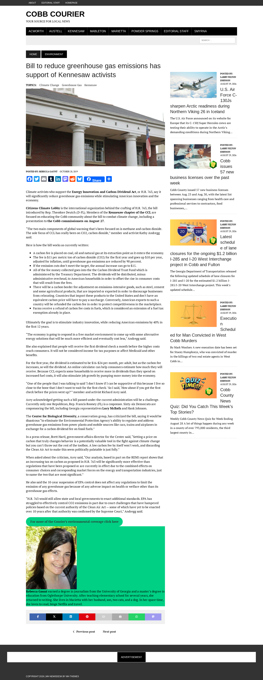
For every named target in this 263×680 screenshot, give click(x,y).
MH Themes (72, 676)
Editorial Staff (51, 3)
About (32, 3)
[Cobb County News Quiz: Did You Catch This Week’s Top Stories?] (193, 396)
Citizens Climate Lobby (43, 208)
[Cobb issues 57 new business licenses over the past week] (193, 167)
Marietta (118, 31)
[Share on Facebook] (38, 616)
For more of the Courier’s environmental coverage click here (74, 521)
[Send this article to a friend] (103, 616)
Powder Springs (145, 31)
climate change (49, 85)
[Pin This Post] (87, 616)
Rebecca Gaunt (48, 171)
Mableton (98, 31)
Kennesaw (76, 31)
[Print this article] (120, 616)
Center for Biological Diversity (54, 416)
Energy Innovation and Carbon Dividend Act (104, 192)
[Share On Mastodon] (153, 616)
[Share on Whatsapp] (136, 616)
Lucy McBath (111, 408)
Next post (109, 631)
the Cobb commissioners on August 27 (75, 221)
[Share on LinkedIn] (70, 616)
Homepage (71, 3)
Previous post (85, 631)
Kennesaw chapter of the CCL (130, 212)
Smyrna (200, 31)
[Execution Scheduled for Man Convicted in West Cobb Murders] (193, 325)
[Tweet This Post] (54, 616)
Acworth (36, 31)
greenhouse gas (72, 85)
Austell (55, 31)
